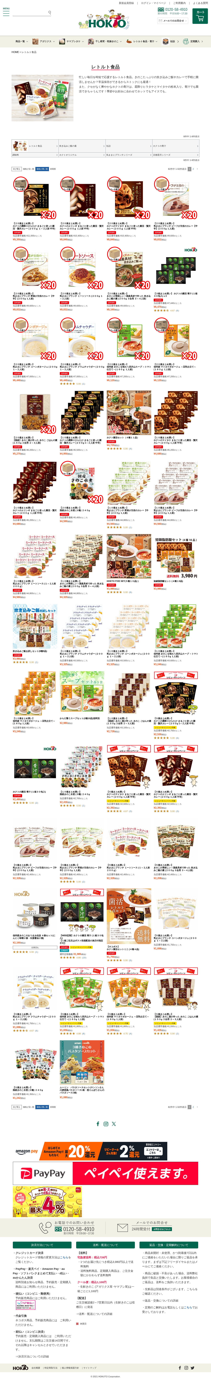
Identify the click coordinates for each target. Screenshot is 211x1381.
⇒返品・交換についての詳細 (160, 1300)
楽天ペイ (33, 1268)
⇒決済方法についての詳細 (32, 1356)
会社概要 (36, 1368)
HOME (15, 52)
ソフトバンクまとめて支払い (39, 1273)
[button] (197, 169)
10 (84, 957)
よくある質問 (200, 3)
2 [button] (193, 169)
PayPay (20, 1268)
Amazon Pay (50, 1268)
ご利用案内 (179, 3)
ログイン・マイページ (153, 3)
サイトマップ (89, 1368)
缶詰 (172, 41)
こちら (64, 1257)
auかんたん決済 (23, 1277)
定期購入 (195, 41)
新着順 (53, 169)
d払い (63, 1273)
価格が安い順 (28, 169)
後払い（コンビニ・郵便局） (34, 1293)
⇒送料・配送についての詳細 (94, 1313)
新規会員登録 (126, 3)
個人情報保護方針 (70, 1368)
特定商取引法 (50, 1368)
